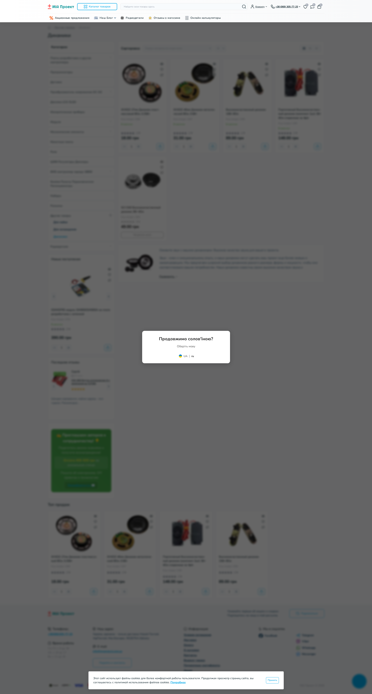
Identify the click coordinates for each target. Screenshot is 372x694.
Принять (272, 680)
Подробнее (178, 682)
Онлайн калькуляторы (205, 18)
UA (185, 356)
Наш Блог (106, 18)
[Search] (244, 7)
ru (192, 356)
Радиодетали (135, 18)
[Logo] (61, 6)
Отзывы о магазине (167, 18)
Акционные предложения (72, 18)
